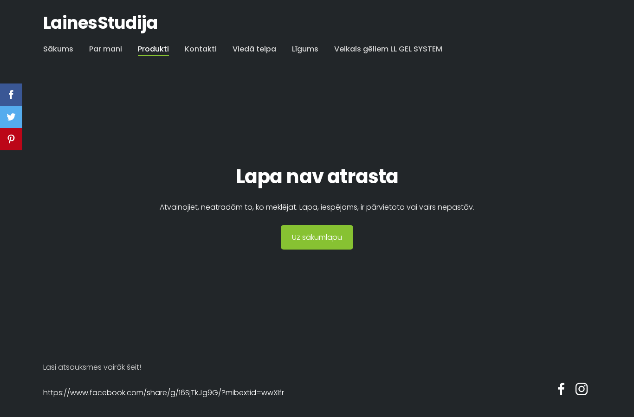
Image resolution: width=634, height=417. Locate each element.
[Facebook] (561, 389)
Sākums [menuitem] (58, 49)
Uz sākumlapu (317, 237)
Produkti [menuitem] (153, 49)
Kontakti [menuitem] (201, 49)
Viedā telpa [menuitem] (254, 49)
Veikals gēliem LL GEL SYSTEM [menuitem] (388, 49)
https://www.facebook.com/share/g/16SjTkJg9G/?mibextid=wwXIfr (163, 392)
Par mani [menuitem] (105, 49)
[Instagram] (581, 389)
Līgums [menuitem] (305, 49)
